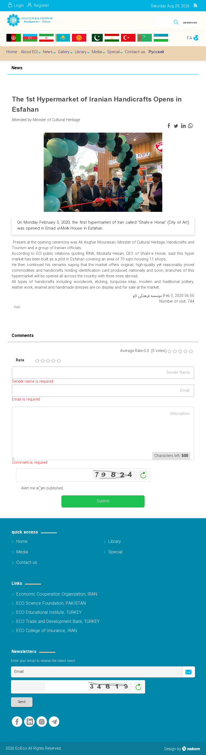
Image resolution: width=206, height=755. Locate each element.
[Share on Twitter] (176, 126)
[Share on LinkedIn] (183, 126)
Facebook (17, 721)
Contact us (26, 562)
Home (22, 541)
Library (114, 541)
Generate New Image (143, 475)
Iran (17, 307)
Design (170, 749)
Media (22, 552)
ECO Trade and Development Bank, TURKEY (58, 621)
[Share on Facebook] (168, 126)
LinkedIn (30, 721)
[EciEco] (29, 20)
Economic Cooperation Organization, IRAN (56, 594)
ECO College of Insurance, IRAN (46, 630)
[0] (169, 351)
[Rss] (195, 6)
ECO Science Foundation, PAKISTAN (51, 603)
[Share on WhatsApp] (190, 126)
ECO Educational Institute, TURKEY (49, 612)
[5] (58, 360)
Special (115, 552)
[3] (48, 360)
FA (189, 38)
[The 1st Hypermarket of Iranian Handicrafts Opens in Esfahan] (103, 172)
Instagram (42, 721)
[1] (37, 360)
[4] (53, 360)
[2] (42, 360)
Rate (20, 360)
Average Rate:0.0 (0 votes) (143, 351)
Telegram (54, 721)
